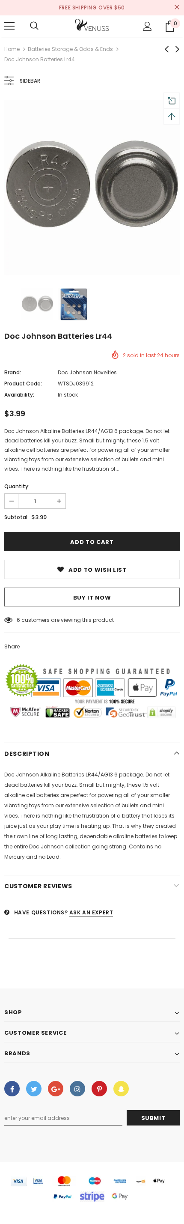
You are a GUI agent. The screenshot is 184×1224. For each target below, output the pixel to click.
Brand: (12, 372)
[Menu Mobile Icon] (9, 26)
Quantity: (17, 486)
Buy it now (92, 598)
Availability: (19, 394)
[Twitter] (34, 1088)
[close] (176, 7)
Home (12, 49)
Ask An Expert (91, 912)
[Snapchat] (121, 1088)
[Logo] (92, 26)
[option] (92, 187)
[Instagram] (77, 1088)
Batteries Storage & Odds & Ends (70, 49)
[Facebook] (12, 1088)
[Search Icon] (34, 26)
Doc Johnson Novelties (87, 372)
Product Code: (23, 383)
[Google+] (55, 1088)
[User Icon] (147, 26)
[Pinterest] (99, 1088)
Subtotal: (16, 517)
